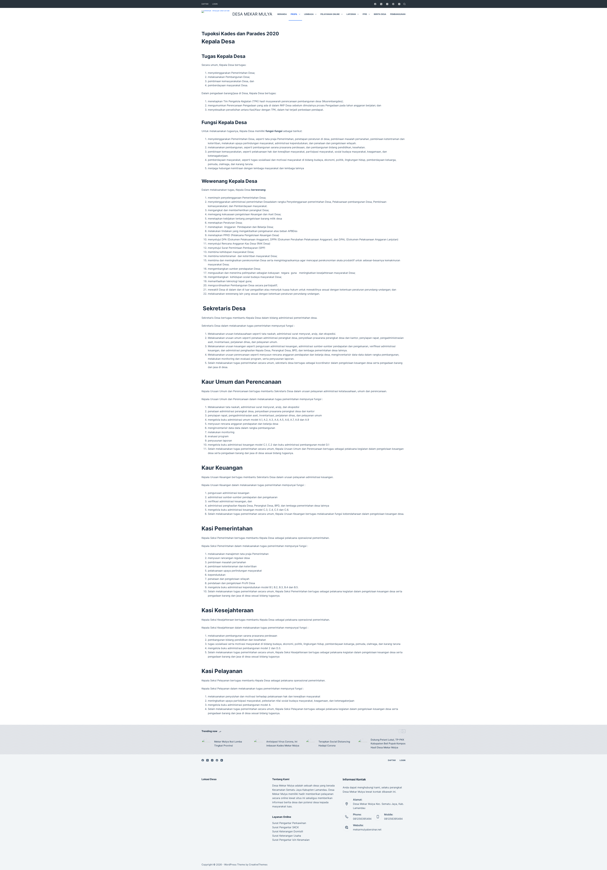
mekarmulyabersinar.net (367, 829)
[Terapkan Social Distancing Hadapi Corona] (310, 743)
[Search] (404, 4)
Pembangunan (397, 14)
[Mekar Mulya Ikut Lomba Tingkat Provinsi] (206, 743)
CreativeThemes (258, 864)
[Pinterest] (393, 4)
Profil (294, 14)
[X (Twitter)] (381, 4)
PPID (365, 14)
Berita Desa (380, 14)
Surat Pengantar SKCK (285, 827)
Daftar (205, 4)
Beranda (282, 14)
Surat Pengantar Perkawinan (289, 823)
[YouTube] (399, 4)
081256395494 (362, 818)
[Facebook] (375, 4)
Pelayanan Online (330, 14)
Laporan (351, 14)
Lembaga (309, 14)
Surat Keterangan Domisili (287, 831)
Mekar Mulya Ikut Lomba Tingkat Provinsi (228, 743)
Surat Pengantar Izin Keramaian (291, 839)
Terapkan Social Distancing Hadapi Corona (334, 743)
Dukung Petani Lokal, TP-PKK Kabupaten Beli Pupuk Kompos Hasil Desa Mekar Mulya (388, 743)
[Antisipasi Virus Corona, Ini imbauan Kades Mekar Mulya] (258, 743)
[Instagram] (387, 4)
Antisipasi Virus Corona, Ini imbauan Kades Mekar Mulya (282, 743)
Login (215, 4)
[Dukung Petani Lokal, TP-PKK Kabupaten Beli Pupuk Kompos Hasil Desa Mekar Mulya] (363, 743)
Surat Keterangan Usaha (286, 835)
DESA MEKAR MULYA (252, 14)
